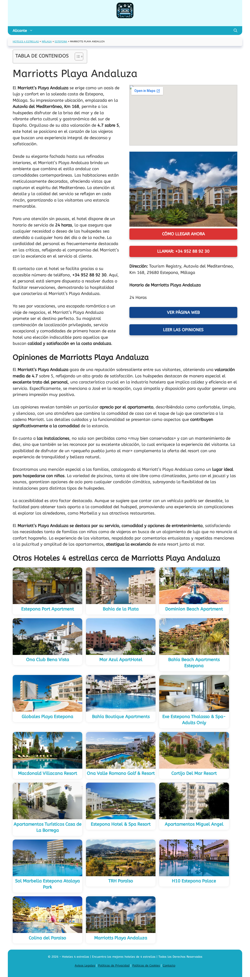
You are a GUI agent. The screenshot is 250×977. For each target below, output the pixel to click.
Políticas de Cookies (146, 965)
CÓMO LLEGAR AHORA (183, 233)
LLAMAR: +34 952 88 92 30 (183, 251)
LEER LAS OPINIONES (183, 329)
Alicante (20, 30)
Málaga (47, 41)
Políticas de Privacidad (113, 965)
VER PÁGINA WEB (183, 312)
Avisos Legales (85, 965)
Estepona (61, 41)
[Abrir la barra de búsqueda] (235, 30)
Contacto (169, 965)
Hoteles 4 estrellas (26, 41)
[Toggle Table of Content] (76, 56)
